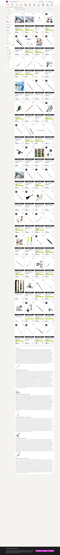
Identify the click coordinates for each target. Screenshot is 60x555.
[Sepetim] (46, 1)
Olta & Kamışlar (20, 7)
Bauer (35, 11)
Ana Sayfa (7, 7)
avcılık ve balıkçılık (24, 363)
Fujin (31, 11)
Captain (43, 11)
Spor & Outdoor (11, 7)
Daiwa (20, 11)
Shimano (24, 11)
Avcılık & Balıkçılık (16, 7)
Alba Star (39, 11)
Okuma (17, 11)
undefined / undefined (10, 11)
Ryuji (28, 11)
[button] (18, 91)
